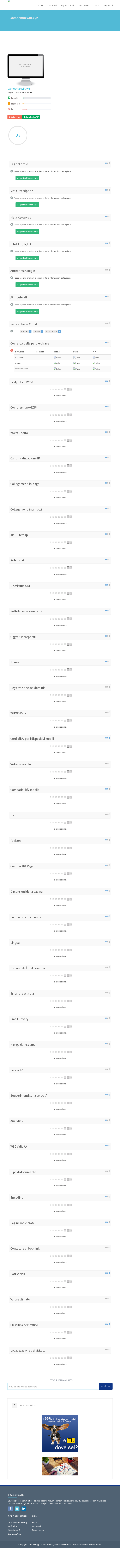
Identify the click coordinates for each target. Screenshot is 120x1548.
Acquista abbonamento (27, 178)
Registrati (108, 5)
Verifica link (12, 1526)
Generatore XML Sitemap (17, 1522)
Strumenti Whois (14, 1534)
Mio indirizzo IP (14, 1530)
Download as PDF (32, 117)
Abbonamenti (84, 5)
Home (40, 5)
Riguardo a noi (67, 5)
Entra (97, 5)
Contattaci (52, 5)
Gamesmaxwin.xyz (18, 88)
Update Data (15, 117)
